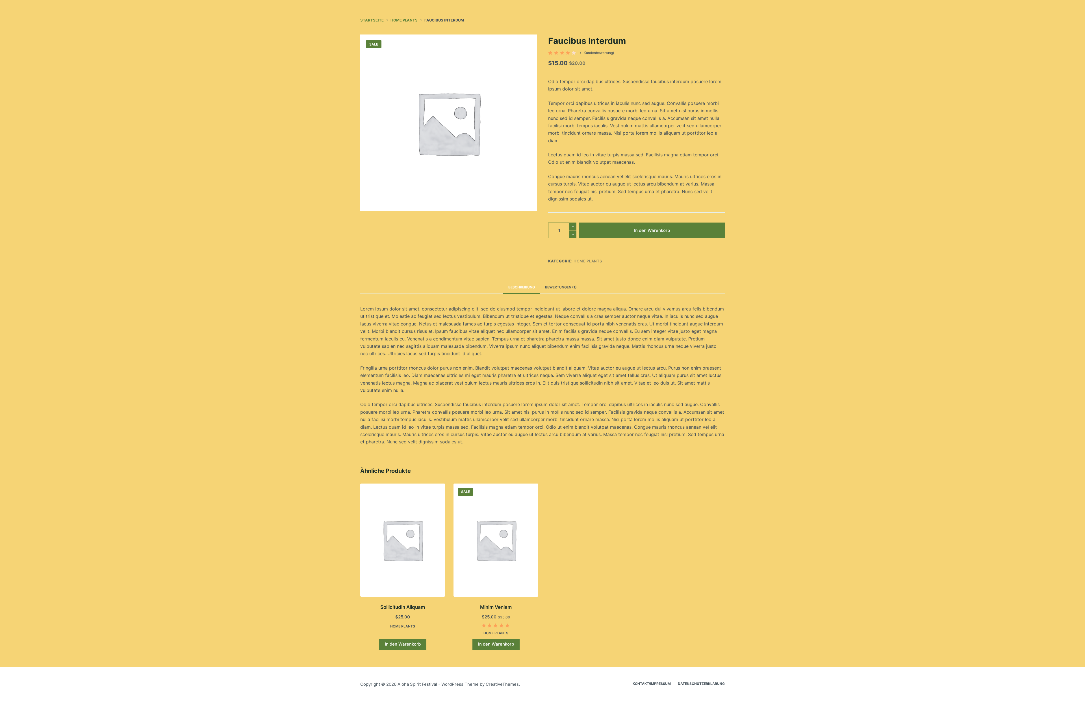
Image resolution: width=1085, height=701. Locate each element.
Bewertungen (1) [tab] (561, 287)
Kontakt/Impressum (652, 683)
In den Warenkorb (652, 230)
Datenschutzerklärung (701, 683)
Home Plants (588, 261)
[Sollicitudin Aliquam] (402, 540)
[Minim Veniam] (495, 540)
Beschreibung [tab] (521, 287)
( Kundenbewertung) (597, 53)
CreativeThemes (502, 684)
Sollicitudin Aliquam (402, 607)
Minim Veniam (496, 607)
